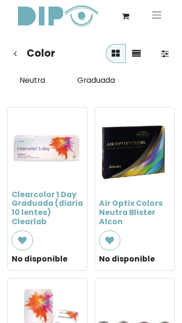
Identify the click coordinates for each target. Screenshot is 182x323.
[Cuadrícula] (115, 53)
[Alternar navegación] (157, 16)
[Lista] (136, 53)
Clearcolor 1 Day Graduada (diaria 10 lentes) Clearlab (47, 208)
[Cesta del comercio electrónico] (125, 16)
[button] (22, 240)
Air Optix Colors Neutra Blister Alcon (131, 212)
